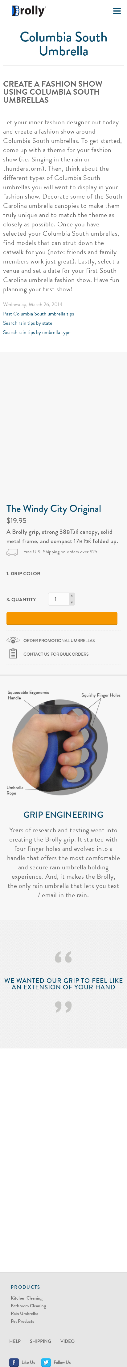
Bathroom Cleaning (28, 1305)
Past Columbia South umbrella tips (38, 314)
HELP (15, 1341)
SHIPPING (40, 1341)
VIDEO (67, 1341)
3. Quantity (21, 599)
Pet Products (22, 1321)
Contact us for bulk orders (56, 654)
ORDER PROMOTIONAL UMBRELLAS (59, 640)
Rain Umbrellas (24, 1313)
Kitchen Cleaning (27, 1298)
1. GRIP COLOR (23, 573)
